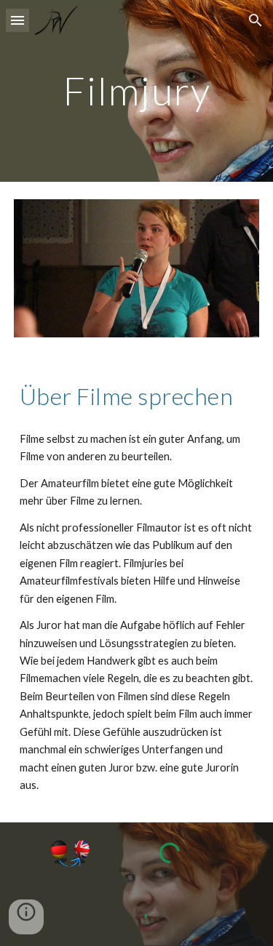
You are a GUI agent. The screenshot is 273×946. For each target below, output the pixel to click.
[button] (17, 20)
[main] (137, 90)
